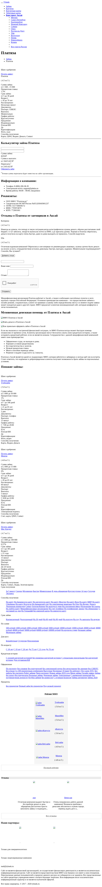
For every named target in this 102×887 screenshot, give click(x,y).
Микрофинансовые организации (34, 609)
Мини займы (75, 673)
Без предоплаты (21, 675)
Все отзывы (51, 816)
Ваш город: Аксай (14, 15)
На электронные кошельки (60, 604)
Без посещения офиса (71, 606)
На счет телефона (56, 609)
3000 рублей (43, 628)
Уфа (12, 33)
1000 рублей (21, 628)
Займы (9, 6)
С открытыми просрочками (73, 658)
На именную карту (58, 611)
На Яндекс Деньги (88, 604)
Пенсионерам (33, 641)
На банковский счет (40, 604)
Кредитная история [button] (9, 654)
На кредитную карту (41, 602)
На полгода (68, 619)
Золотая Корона (38, 606)
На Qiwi (76, 604)
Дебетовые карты (13, 13)
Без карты (96, 606)
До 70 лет (50, 649)
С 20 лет (24, 649)
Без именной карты (41, 611)
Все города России (19, 47)
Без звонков (83, 669)
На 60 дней (47, 619)
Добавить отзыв (8, 256)
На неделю (95, 619)
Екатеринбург (17, 22)
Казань (14, 42)
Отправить (6, 291)
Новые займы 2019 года (60, 673)
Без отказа (10, 671)
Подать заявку (7, 74)
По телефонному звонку (74, 609)
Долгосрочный (26, 619)
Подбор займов (34, 678)
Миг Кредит (6, 529)
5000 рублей (54, 628)
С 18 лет (9, 649)
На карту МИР (85, 602)
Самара (14, 26)
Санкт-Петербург (18, 20)
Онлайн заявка (88, 673)
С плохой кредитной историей (19, 658)
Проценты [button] (5, 682)
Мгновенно (27, 591)
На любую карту (13, 609)
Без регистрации (70, 669)
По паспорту (11, 669)
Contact (28, 606)
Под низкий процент (52, 686)
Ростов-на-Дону (18, 31)
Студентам (22, 641)
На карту (10, 602)
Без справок (22, 669)
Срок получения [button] (8, 587)
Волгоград (15, 35)
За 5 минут (10, 591)
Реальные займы (36, 675)
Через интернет (42, 673)
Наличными (86, 606)
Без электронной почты (53, 669)
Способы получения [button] (9, 598)
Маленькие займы (13, 632)
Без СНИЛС (93, 669)
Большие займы (84, 630)
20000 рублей (89, 628)
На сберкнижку (91, 609)
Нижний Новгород (19, 24)
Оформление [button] (6, 664)
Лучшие (65, 671)
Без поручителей (35, 669)
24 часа (84, 591)
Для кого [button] (4, 637)
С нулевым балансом (62, 678)
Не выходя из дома (54, 606)
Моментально (45, 591)
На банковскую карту (23, 602)
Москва (14, 17)
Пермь (13, 38)
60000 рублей (42, 630)
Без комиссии (47, 678)
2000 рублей (32, 628)
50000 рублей (30, 630)
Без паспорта (18, 673)
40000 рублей (18, 630)
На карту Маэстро (58, 602)
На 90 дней (57, 619)
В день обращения (59, 591)
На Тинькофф (27, 611)
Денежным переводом (15, 606)
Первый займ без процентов (31, 686)
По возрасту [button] (6, 645)
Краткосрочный (12, 619)
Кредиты (10, 8)
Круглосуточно (74, 591)
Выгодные (47, 671)
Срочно (19, 591)
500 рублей (10, 628)
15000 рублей (77, 628)
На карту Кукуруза (23, 604)
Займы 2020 (92, 678)
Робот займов (29, 673)
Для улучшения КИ (22, 660)
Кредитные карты (13, 11)
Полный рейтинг (51, 768)
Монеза (4, 456)
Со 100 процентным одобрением (29, 671)
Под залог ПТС (87, 671)
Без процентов (12, 686)
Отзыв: (4, 275)
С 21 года (41, 649)
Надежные (57, 671)
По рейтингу (75, 671)
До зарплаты (84, 619)
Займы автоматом (79, 678)
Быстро (36, 591)
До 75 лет (33, 649)
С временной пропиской (81, 675)
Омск (13, 29)
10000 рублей (65, 628)
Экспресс (10, 593)
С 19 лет (17, 649)
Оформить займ (7, 169)
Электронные (64, 675)
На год (76, 619)
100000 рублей (54, 630)
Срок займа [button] (6, 615)
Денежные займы (50, 675)
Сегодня (91, 591)
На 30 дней (38, 619)
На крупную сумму (69, 630)
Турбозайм (5, 383)
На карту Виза (73, 602)
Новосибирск (16, 40)
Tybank (6, 2)
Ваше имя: (5, 266)
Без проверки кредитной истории (46, 658)
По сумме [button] (5, 624)
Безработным (11, 641)
